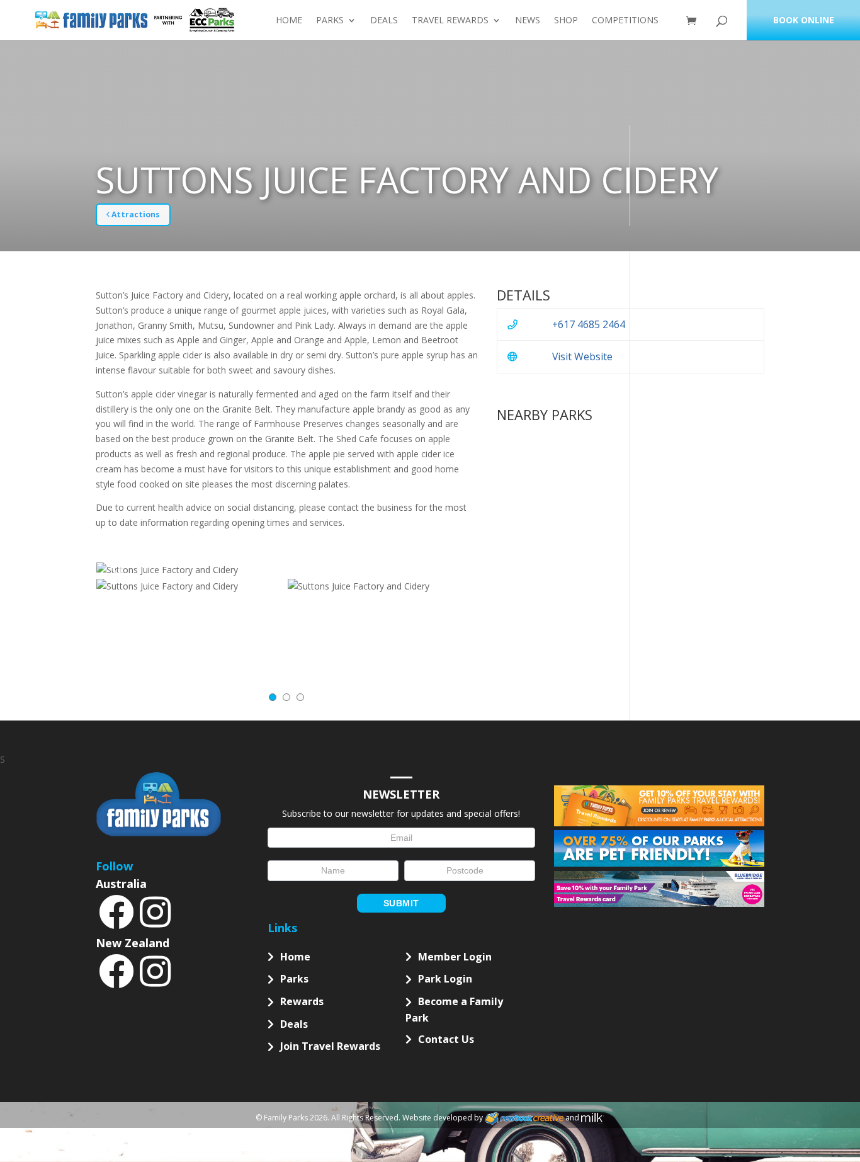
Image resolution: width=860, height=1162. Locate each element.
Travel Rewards (450, 21)
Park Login (445, 979)
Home (289, 21)
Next (456, 570)
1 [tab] (272, 697)
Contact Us (446, 1039)
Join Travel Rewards (330, 1046)
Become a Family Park (454, 1009)
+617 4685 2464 (588, 324)
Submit (401, 903)
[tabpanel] (191, 586)
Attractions (135, 214)
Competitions (625, 21)
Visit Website (582, 356)
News (527, 21)
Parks (330, 21)
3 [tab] (300, 697)
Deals (384, 21)
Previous (117, 570)
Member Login (455, 957)
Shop (566, 21)
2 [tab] (286, 697)
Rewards (302, 1001)
